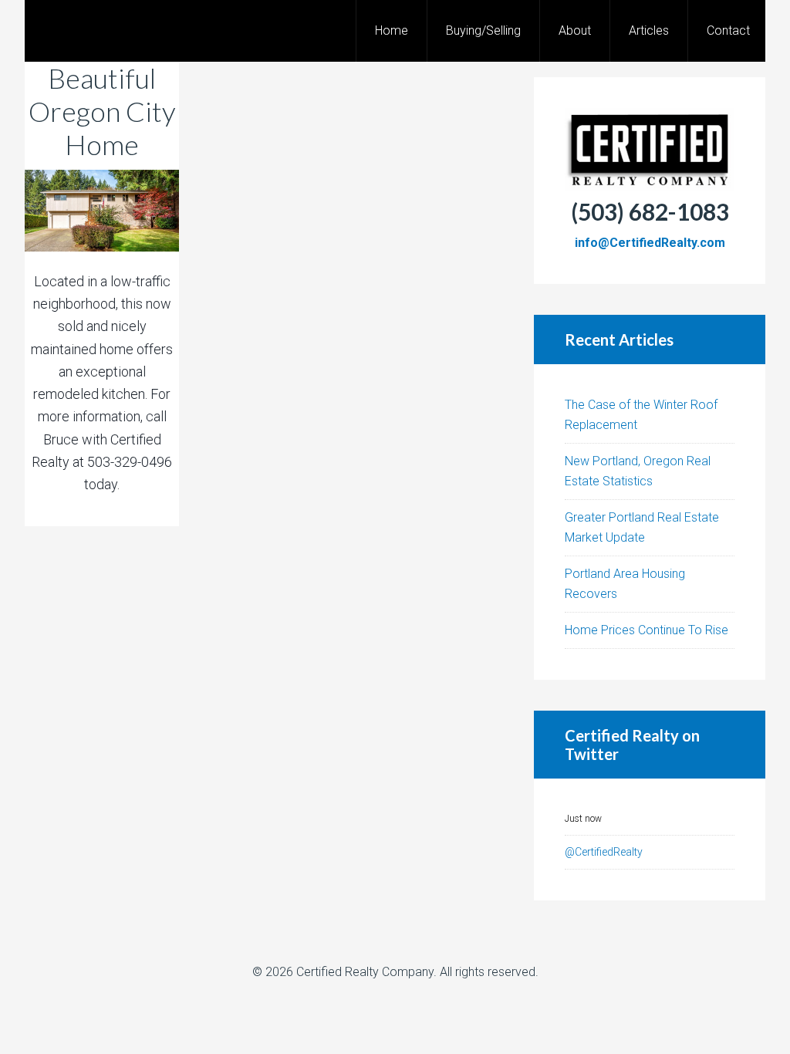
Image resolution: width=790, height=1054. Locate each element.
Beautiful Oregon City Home (102, 111)
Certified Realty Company (365, 971)
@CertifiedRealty (604, 852)
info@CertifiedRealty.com (650, 242)
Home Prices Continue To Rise (646, 630)
